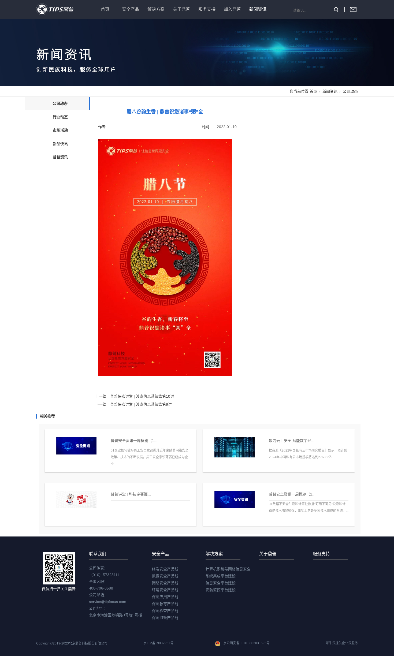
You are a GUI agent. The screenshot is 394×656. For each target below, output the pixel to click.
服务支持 (206, 9)
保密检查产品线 (165, 611)
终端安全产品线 (165, 569)
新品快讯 (60, 143)
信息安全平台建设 (221, 583)
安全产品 (130, 9)
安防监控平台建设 (221, 590)
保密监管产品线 (165, 618)
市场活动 (60, 130)
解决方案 (156, 9)
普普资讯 (60, 157)
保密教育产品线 (165, 604)
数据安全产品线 (165, 576)
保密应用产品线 (165, 597)
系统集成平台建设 (221, 576)
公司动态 (350, 91)
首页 (105, 9)
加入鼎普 (232, 9)
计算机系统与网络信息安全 (228, 569)
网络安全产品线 (165, 583)
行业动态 (60, 117)
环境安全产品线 (165, 590)
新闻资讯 (257, 9)
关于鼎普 (181, 9)
